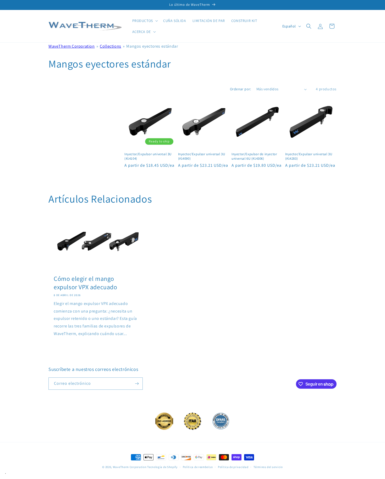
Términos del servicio (268, 467)
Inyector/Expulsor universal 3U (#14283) (308, 156)
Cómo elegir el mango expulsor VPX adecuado (85, 283)
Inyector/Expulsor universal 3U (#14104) (148, 156)
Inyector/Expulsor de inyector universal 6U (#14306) (254, 156)
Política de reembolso (198, 467)
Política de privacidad (233, 467)
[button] (144, 20)
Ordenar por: (240, 89)
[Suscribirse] (136, 383)
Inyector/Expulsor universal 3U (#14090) (201, 156)
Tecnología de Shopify (162, 467)
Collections (110, 46)
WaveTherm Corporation (71, 46)
